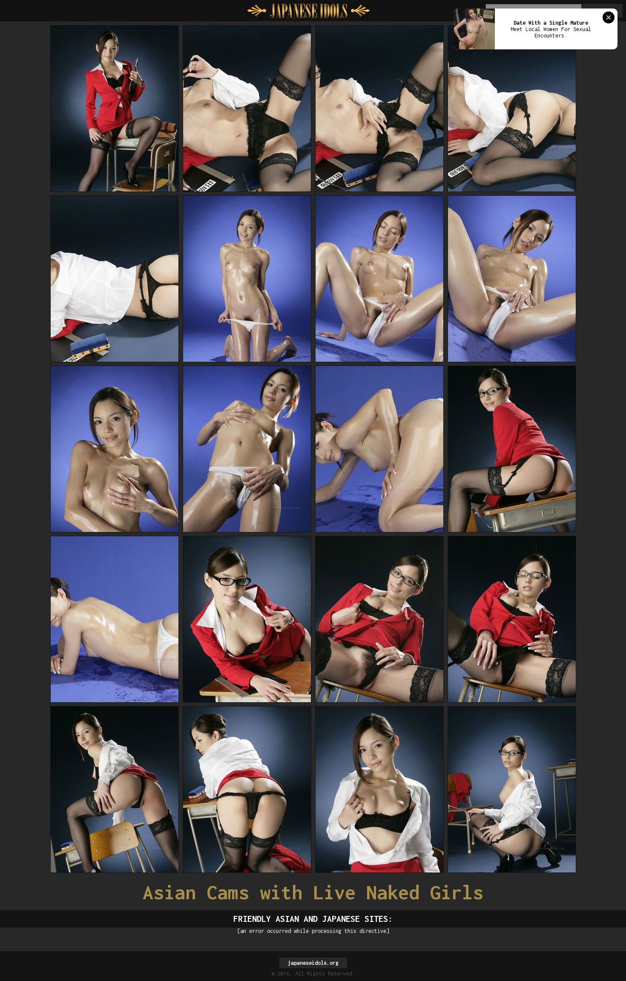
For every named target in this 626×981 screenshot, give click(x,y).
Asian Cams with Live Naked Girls (313, 892)
